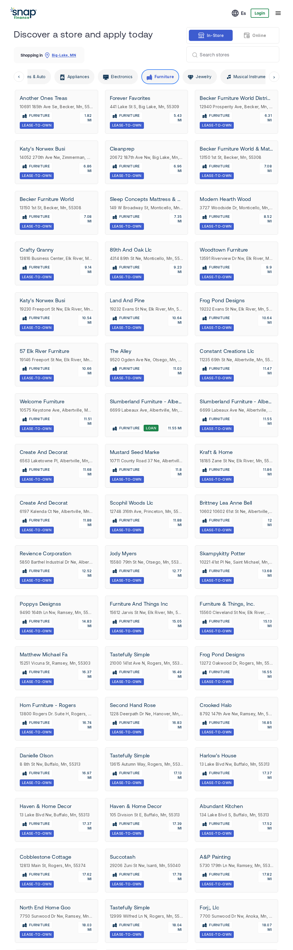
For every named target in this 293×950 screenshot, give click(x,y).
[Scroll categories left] (19, 77)
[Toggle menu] (278, 13)
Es (243, 13)
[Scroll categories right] (274, 77)
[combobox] (230, 54)
